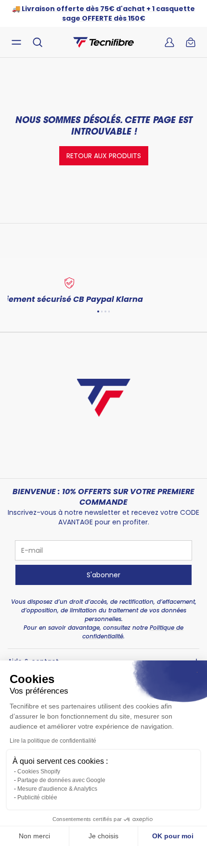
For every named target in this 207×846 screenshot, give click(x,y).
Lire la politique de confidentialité (53, 740)
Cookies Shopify (38, 771)
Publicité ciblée (37, 797)
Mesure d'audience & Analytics (57, 788)
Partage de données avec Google (61, 780)
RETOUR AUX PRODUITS (103, 156)
